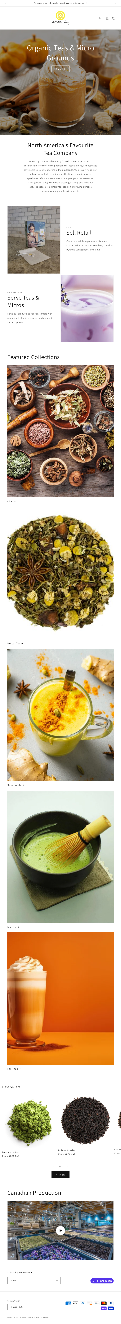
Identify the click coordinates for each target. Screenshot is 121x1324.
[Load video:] (60, 1230)
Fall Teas (12, 1068)
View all (60, 1174)
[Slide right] (67, 1166)
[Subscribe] (57, 1280)
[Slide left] (54, 1166)
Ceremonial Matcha (10, 1152)
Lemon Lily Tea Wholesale (23, 1317)
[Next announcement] (115, 3)
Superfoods (14, 785)
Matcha (11, 927)
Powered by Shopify (41, 1317)
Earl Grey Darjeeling (67, 1150)
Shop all (60, 69)
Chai (10, 501)
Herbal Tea (13, 643)
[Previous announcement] (6, 3)
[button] (6, 18)
